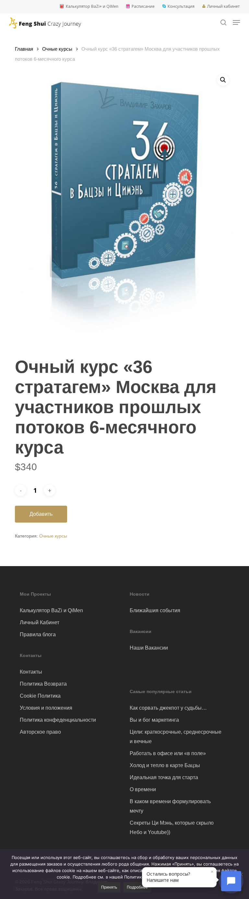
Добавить (41, 514)
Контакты (31, 672)
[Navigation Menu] (236, 22)
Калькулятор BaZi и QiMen (51, 610)
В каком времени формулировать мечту (170, 806)
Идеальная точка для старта (164, 777)
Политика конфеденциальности (58, 720)
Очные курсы (57, 49)
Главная (24, 49)
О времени (143, 789)
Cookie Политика (40, 696)
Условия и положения (46, 708)
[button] (223, 80)
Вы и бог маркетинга (154, 720)
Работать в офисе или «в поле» (168, 753)
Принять (109, 887)
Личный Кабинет (39, 622)
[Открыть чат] (231, 881)
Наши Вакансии (149, 648)
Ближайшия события (155, 610)
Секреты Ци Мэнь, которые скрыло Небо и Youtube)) (172, 827)
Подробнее (137, 887)
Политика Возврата (43, 684)
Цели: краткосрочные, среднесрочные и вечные (175, 736)
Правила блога (38, 634)
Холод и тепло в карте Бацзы (165, 765)
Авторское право (40, 732)
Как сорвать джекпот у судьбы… (168, 708)
